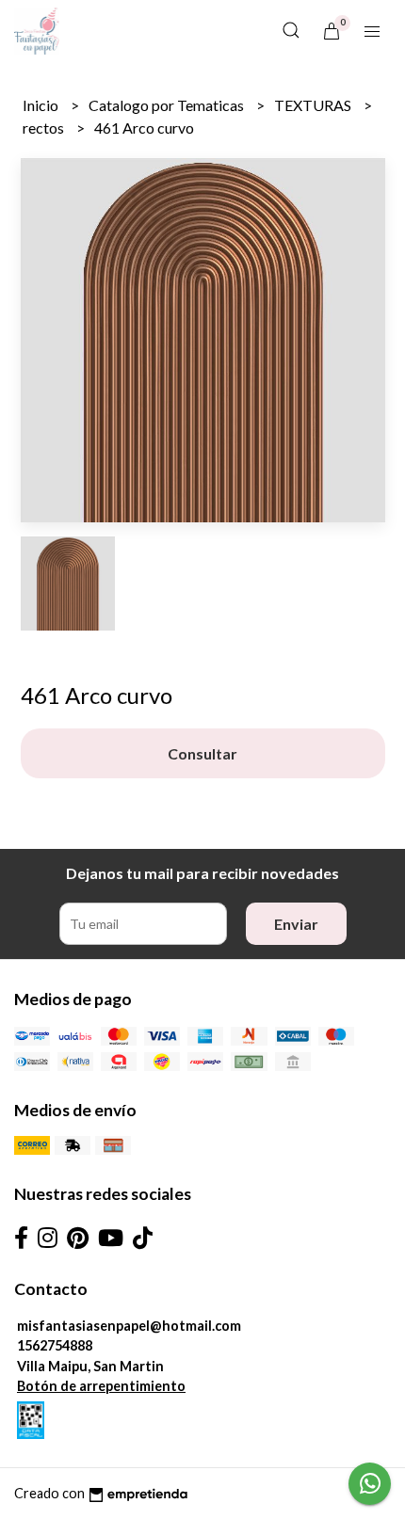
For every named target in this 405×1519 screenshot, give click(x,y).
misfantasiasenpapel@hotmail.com (129, 1326)
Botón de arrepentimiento (101, 1386)
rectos (45, 127)
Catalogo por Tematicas (168, 105)
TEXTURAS (314, 105)
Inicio (42, 105)
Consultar (202, 753)
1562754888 (54, 1345)
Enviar (296, 924)
